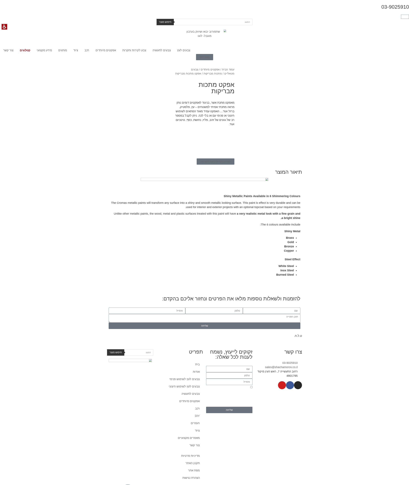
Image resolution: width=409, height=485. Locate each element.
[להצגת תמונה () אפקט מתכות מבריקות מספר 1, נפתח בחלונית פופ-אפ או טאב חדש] (270, 97)
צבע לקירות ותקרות (134, 50)
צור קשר (8, 50)
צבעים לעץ (183, 50)
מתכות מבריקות (213, 73)
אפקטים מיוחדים (106, 50)
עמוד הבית (228, 69)
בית (197, 364)
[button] (405, 17)
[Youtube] (282, 385)
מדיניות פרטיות (190, 455)
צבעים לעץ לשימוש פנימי (184, 379)
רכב (87, 50)
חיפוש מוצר (165, 22)
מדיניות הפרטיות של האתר (238, 405)
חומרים (195, 423)
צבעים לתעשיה (162, 50)
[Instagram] (298, 385)
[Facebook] (290, 385)
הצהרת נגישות (191, 477)
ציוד (75, 50)
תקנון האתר (192, 463)
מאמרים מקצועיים (189, 437)
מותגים (62, 50)
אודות (196, 371)
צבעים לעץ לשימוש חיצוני (184, 386)
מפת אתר (194, 470)
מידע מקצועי (44, 50)
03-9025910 (395, 7)
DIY (197, 415)
